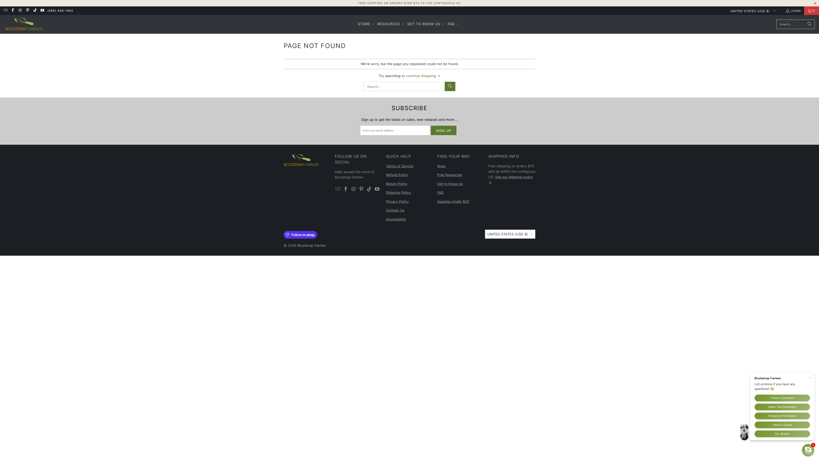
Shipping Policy (398, 192)
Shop (441, 166)
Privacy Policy (397, 201)
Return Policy (396, 184)
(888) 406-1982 (60, 10)
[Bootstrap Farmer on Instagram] (20, 10)
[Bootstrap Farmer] (24, 24)
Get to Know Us (450, 184)
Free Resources (449, 175)
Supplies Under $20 (453, 201)
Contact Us (395, 210)
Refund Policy (397, 175)
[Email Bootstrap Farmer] (5, 10)
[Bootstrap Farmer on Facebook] (13, 10)
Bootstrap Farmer (312, 245)
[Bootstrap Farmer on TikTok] (35, 10)
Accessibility (396, 219)
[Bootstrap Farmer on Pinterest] (27, 10)
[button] (366, 24)
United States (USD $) (750, 11)
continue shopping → (423, 76)
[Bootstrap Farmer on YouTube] (42, 10)
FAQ (440, 192)
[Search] (809, 24)
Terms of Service (399, 166)
